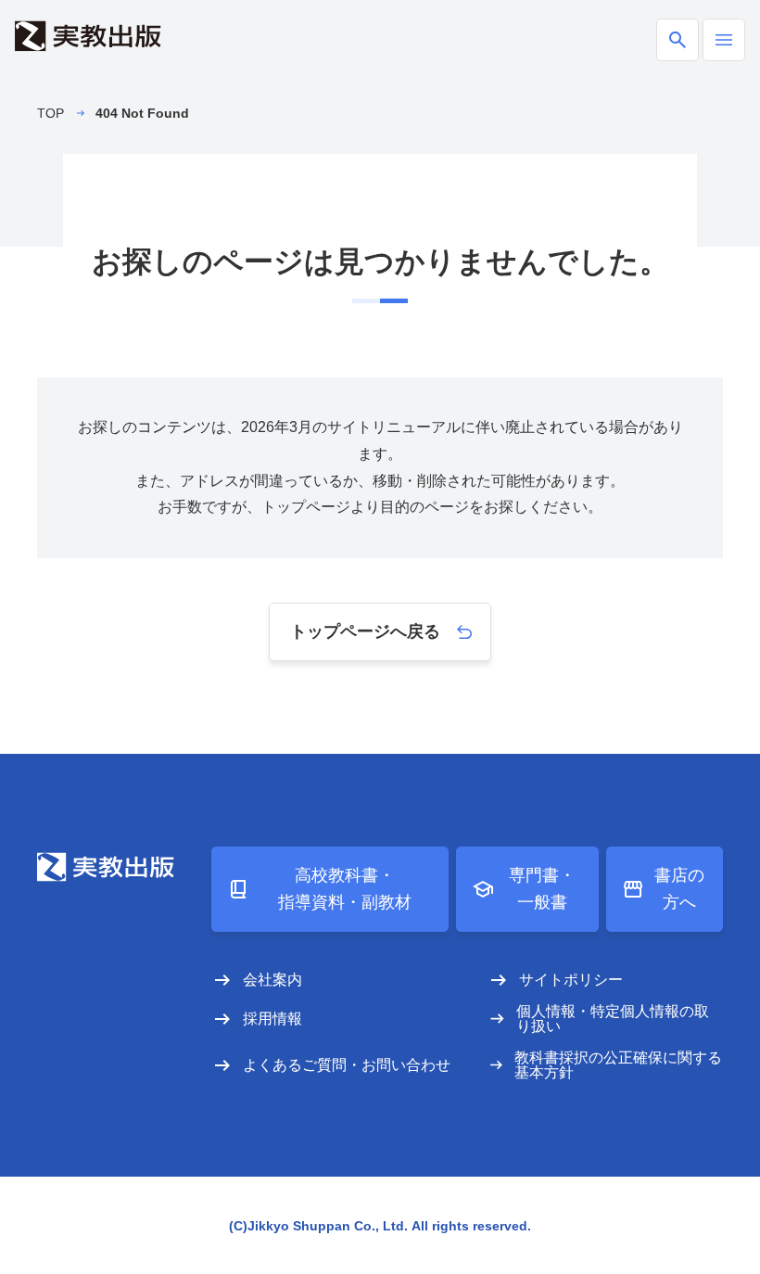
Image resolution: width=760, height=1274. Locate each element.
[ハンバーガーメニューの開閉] (724, 40)
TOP (50, 113)
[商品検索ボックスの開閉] (677, 40)
